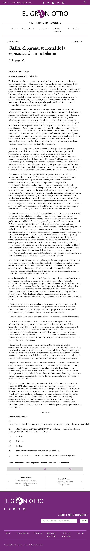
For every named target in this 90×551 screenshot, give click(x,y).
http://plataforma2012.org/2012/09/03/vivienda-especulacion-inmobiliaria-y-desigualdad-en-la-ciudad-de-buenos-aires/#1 (44, 430)
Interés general (77, 42)
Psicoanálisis (27, 28)
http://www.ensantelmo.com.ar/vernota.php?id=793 (38, 450)
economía (20, 463)
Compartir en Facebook (19, 469)
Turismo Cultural (67, 534)
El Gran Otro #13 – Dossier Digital (21, 3)
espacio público (33, 463)
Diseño (75, 28)
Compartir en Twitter (45, 469)
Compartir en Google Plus (70, 469)
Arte (12, 29)
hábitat (44, 463)
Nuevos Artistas (55, 30)
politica (53, 463)
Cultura (42, 29)
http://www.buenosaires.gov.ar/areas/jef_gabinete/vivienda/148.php (45, 455)
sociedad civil (64, 463)
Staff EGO (6, 3)
